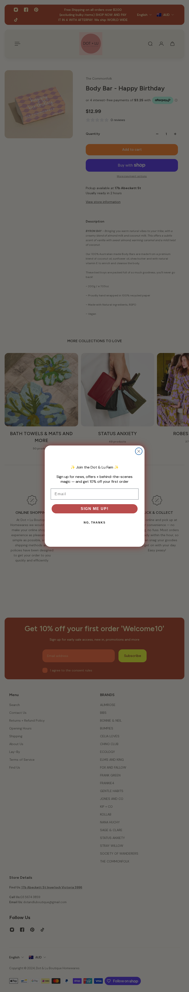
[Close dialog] (138, 451)
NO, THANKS (95, 522)
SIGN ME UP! (95, 509)
